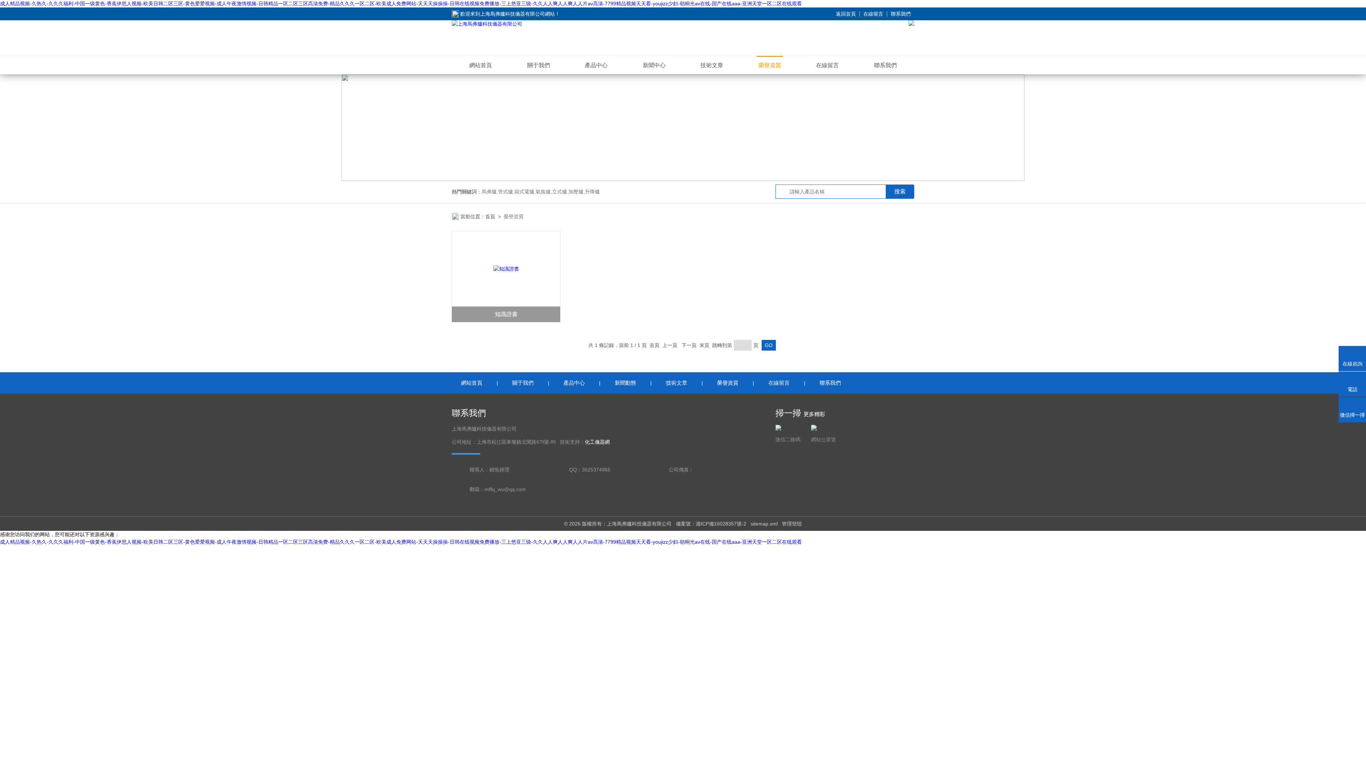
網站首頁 (480, 65)
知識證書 (506, 314)
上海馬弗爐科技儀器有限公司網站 (517, 14)
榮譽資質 (769, 65)
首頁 (490, 216)
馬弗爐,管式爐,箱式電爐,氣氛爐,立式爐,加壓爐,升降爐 (541, 191)
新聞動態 (625, 383)
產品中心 (596, 65)
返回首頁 (846, 14)
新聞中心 (654, 65)
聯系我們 (901, 14)
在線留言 (873, 14)
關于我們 (538, 65)
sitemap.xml (764, 524)
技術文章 (711, 65)
